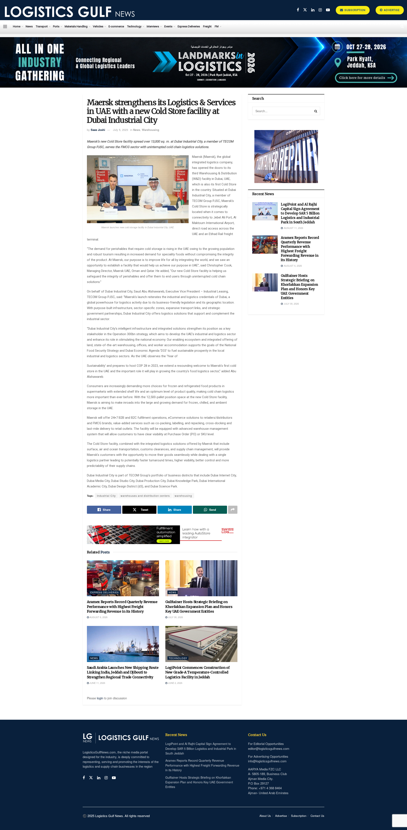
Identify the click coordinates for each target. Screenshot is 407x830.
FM (217, 26)
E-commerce (116, 26)
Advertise (391, 10)
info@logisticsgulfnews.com (267, 761)
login (100, 698)
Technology (134, 26)
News (29, 26)
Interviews (153, 26)
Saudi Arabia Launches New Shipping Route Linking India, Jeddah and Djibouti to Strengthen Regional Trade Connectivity (122, 672)
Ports (56, 26)
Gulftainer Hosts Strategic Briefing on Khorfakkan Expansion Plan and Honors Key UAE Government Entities (198, 606)
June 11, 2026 (97, 682)
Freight (207, 26)
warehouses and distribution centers (145, 495)
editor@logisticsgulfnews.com (268, 748)
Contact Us (317, 816)
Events (168, 26)
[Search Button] (316, 111)
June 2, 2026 (174, 682)
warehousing (183, 495)
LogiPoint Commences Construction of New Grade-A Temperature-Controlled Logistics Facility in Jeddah (197, 672)
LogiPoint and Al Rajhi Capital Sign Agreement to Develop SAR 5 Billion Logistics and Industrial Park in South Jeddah (300, 213)
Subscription (354, 10)
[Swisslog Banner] (162, 532)
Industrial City (106, 495)
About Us (265, 816)
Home (16, 26)
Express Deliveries (189, 26)
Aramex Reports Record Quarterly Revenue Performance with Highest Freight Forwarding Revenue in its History (122, 606)
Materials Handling (76, 26)
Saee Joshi (98, 130)
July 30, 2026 (175, 617)
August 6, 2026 (98, 617)
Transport (42, 26)
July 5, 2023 (120, 130)
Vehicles (98, 26)
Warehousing (150, 130)
